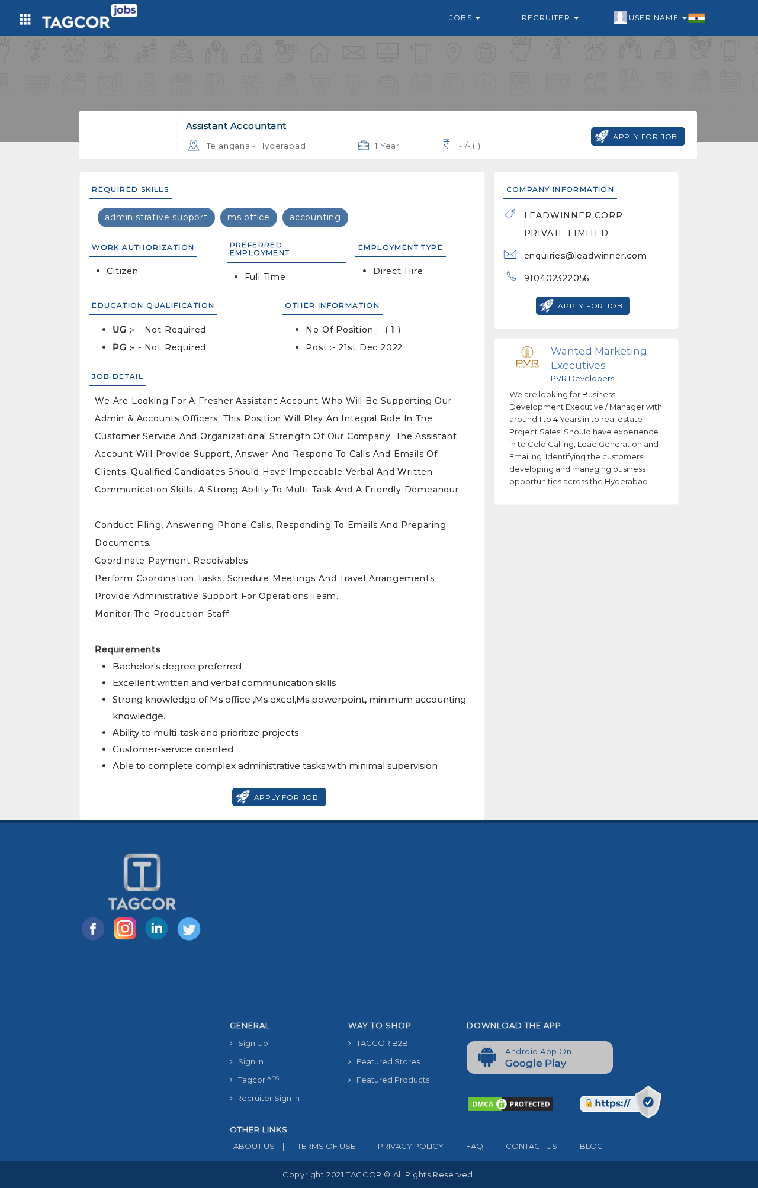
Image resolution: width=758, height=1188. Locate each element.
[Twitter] (190, 939)
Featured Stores (385, 1061)
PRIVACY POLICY (403, 1146)
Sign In (248, 1061)
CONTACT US (524, 1146)
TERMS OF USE (318, 1146)
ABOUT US (252, 1146)
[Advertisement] (458, 926)
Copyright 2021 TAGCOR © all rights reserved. (378, 1174)
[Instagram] (127, 939)
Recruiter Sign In (266, 1098)
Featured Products (390, 1079)
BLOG (584, 1146)
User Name (655, 17)
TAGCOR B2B (379, 1043)
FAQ (467, 1146)
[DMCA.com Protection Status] (510, 1103)
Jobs (461, 17)
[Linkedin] (159, 939)
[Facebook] (95, 939)
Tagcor (256, 1080)
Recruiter (547, 17)
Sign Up (250, 1043)
